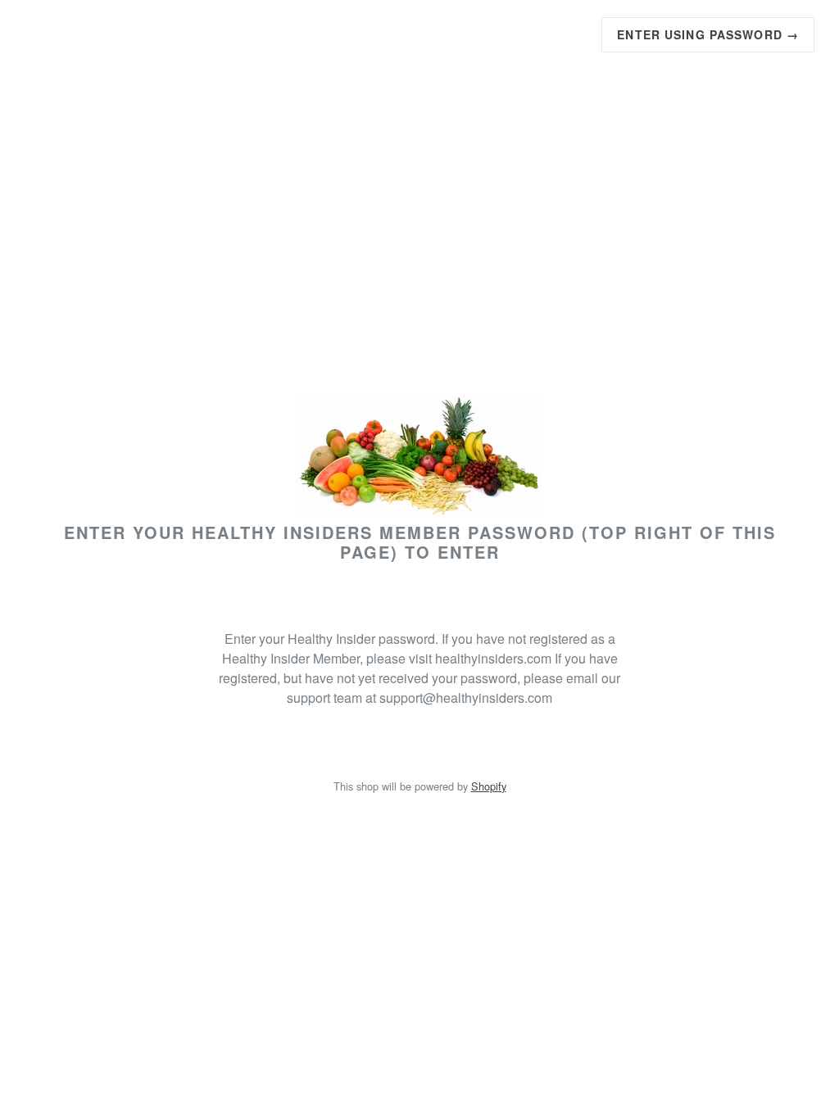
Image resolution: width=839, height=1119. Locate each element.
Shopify (488, 786)
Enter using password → (708, 34)
